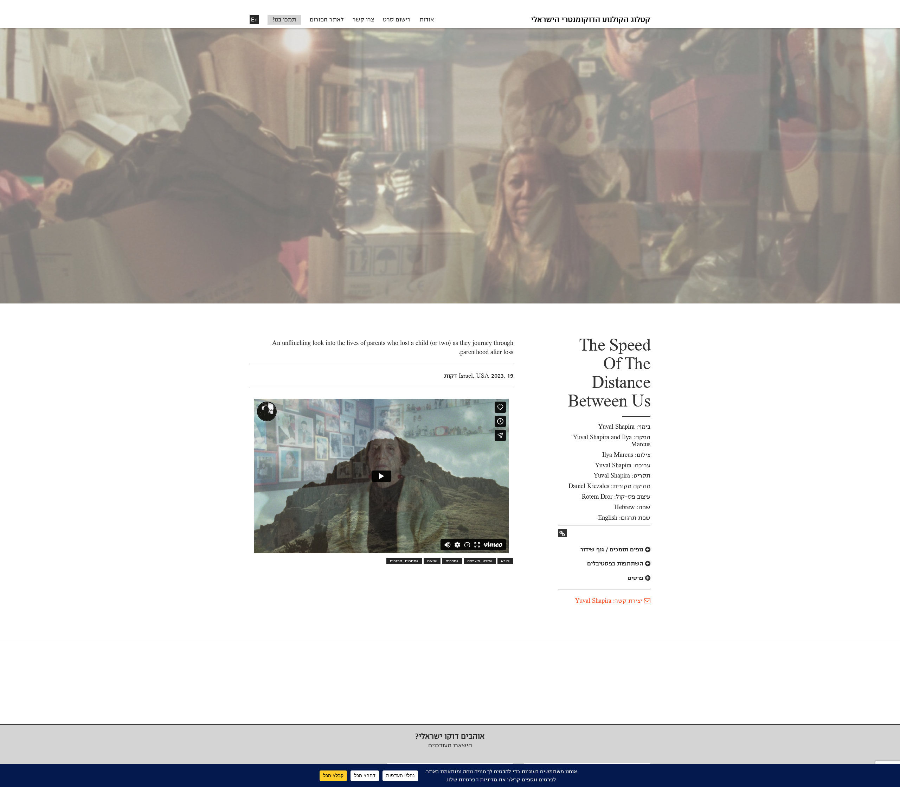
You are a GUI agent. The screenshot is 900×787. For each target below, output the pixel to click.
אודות (426, 20)
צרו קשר (363, 20)
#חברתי (452, 561)
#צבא (505, 561)
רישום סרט (397, 20)
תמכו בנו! (284, 20)
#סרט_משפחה (479, 561)
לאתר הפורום (327, 20)
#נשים (432, 561)
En (254, 20)
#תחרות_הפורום (404, 561)
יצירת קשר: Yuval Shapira (609, 601)
